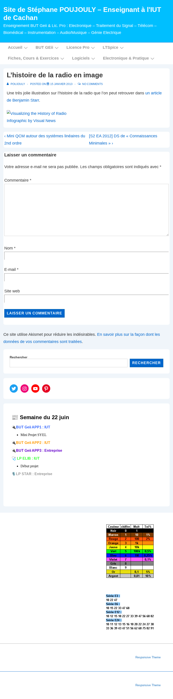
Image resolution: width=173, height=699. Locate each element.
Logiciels (81, 58)
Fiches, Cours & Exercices (33, 58)
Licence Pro (77, 47)
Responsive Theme (148, 657)
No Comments (92, 84)
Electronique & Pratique (126, 58)
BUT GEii (44, 47)
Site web (12, 291)
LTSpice (110, 47)
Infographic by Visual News (31, 120)
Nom (8, 248)
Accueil (15, 47)
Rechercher (18, 357)
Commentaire (17, 180)
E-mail (10, 269)
